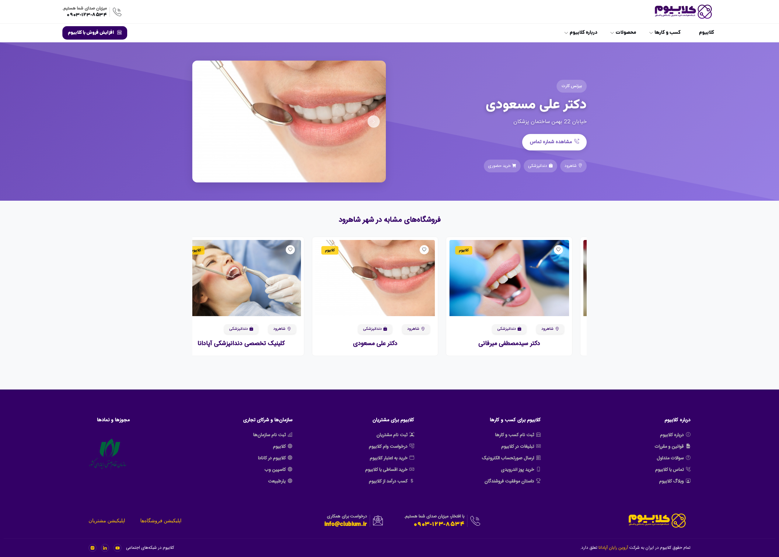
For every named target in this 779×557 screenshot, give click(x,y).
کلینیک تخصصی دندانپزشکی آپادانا (255, 344)
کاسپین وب (275, 470)
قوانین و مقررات (669, 446)
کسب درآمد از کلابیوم (388, 481)
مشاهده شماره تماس (551, 142)
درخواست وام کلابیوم (388, 446)
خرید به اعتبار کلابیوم (388, 458)
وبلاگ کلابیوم (671, 481)
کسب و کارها (668, 33)
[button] (573, 278)
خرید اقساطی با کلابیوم (386, 470)
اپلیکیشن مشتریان (107, 520)
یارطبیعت (277, 481)
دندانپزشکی (521, 329)
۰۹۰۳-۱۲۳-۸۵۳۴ (87, 15)
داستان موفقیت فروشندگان (509, 481)
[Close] (10, 537)
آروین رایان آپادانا (613, 548)
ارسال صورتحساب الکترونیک (508, 458)
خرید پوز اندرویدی (517, 470)
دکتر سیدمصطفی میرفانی (523, 344)
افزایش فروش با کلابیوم (91, 33)
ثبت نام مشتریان (391, 435)
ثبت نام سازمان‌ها (269, 435)
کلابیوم (706, 33)
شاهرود (562, 329)
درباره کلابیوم (583, 33)
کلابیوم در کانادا (272, 458)
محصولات (626, 33)
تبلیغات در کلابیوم (517, 446)
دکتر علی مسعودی (389, 344)
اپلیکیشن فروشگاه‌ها (160, 520)
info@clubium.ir (345, 525)
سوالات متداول (670, 458)
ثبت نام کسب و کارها (514, 435)
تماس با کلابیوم (669, 470)
